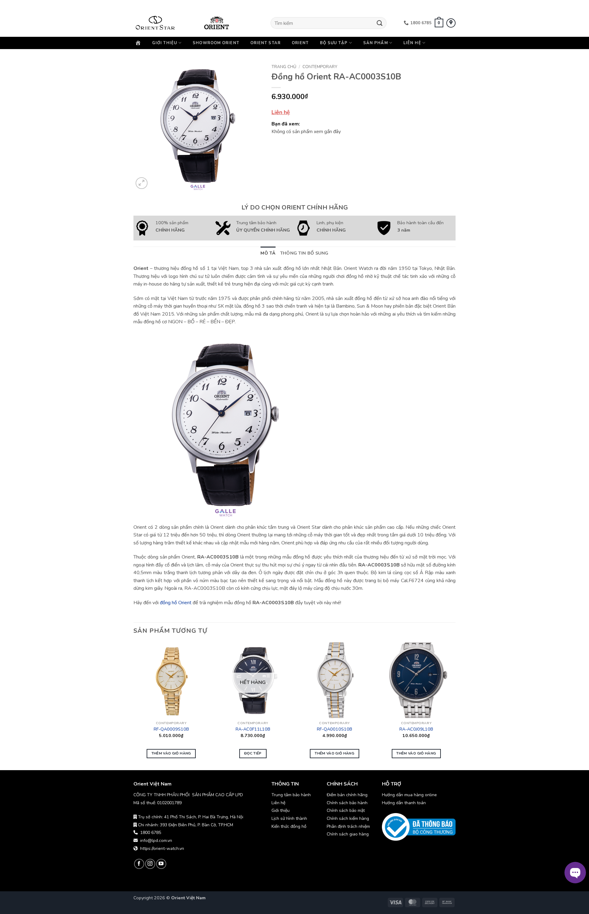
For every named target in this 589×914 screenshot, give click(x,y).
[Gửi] (380, 23)
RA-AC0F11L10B (253, 729)
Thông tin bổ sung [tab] (304, 253)
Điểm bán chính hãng (347, 795)
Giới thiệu (164, 43)
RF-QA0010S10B (334, 729)
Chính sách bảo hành (348, 803)
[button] (439, 23)
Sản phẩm (375, 43)
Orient (300, 43)
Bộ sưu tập (334, 43)
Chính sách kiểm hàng (348, 818)
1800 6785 (150, 832)
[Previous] (133, 706)
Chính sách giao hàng (348, 834)
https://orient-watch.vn (162, 848)
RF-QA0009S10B (171, 729)
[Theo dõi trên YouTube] (161, 864)
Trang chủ (283, 67)
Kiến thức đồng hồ (288, 826)
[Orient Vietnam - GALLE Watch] (164, 23)
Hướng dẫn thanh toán (404, 803)
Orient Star (265, 43)
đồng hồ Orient (175, 602)
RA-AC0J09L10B (416, 729)
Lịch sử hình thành (289, 818)
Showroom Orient (216, 43)
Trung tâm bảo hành (291, 795)
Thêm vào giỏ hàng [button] (171, 753)
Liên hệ (412, 43)
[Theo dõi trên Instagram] (150, 864)
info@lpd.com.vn (156, 840)
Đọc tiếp (253, 753)
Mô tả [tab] (267, 253)
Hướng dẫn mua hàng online (409, 795)
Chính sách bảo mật (346, 810)
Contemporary (319, 67)
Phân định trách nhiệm (348, 826)
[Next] (453, 706)
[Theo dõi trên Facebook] (139, 864)
